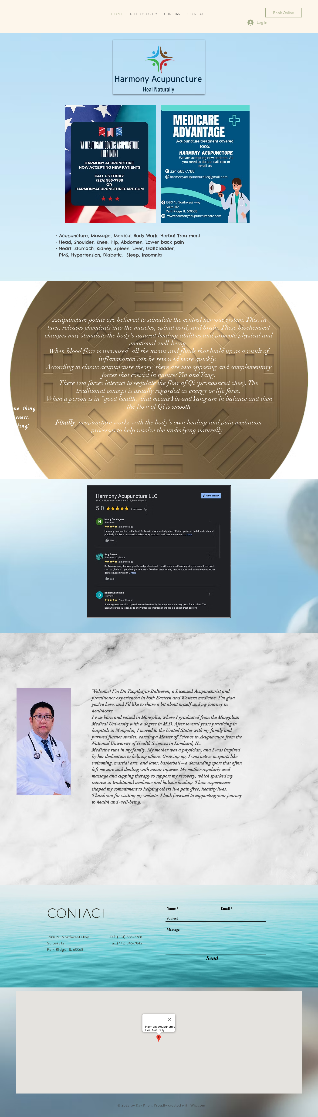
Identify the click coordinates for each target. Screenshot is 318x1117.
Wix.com (197, 1105)
